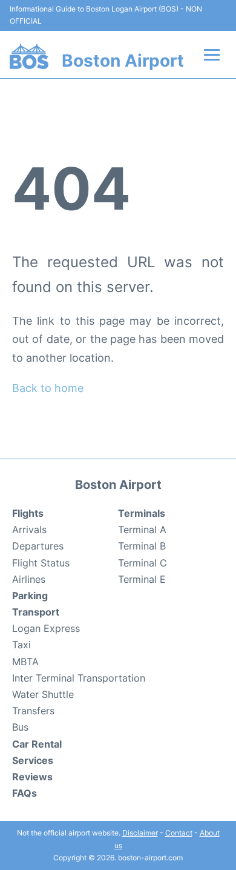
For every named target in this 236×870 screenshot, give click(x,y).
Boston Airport (123, 60)
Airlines (28, 579)
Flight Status (41, 563)
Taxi (21, 645)
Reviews (32, 777)
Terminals (141, 513)
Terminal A (142, 529)
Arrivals (29, 529)
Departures (38, 546)
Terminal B (142, 546)
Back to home (48, 388)
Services (32, 760)
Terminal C (142, 563)
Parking (30, 595)
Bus (20, 727)
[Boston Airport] (29, 56)
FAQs (24, 793)
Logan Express (46, 628)
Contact (178, 832)
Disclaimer (140, 832)
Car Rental (37, 744)
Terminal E (142, 579)
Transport (35, 612)
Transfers (33, 711)
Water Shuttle (43, 694)
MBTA (25, 662)
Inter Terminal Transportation (78, 678)
